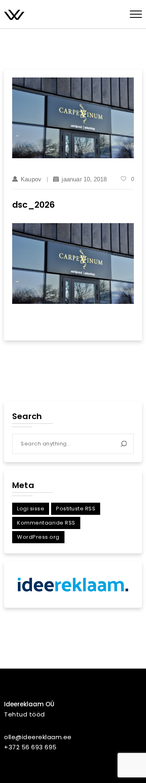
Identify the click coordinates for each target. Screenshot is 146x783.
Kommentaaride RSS (46, 523)
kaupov (31, 179)
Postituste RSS (75, 508)
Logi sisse (30, 508)
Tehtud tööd (24, 714)
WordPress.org (38, 537)
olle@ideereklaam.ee (38, 737)
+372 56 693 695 (30, 747)
